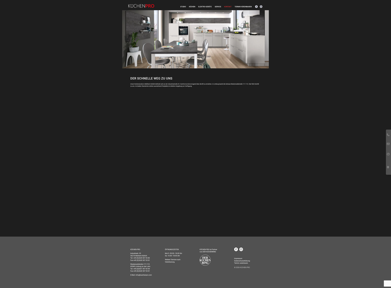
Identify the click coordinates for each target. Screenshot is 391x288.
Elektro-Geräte (205, 7)
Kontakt (228, 7)
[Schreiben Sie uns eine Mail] (388, 144)
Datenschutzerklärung (242, 261)
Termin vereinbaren (243, 7)
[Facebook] (256, 6)
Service (218, 7)
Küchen (192, 7)
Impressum (238, 258)
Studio (183, 7)
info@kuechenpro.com (144, 275)
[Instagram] (261, 6)
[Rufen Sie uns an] (388, 135)
